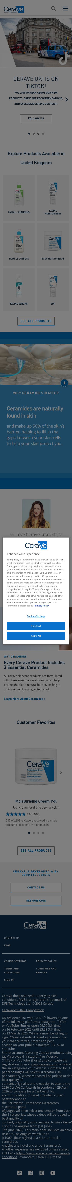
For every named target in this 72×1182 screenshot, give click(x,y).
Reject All (36, 625)
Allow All (36, 636)
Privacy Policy (42, 605)
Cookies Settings (36, 616)
